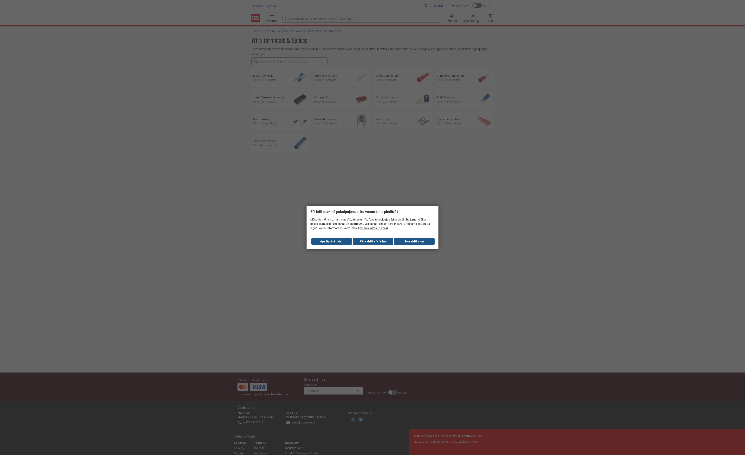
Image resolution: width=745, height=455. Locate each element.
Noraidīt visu (414, 241)
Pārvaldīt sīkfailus (373, 241)
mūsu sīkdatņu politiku (374, 228)
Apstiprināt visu (331, 241)
